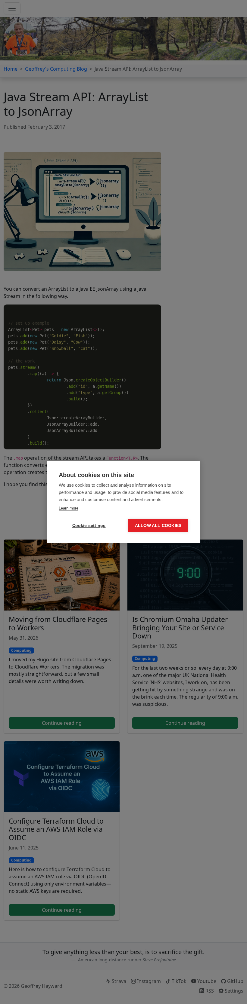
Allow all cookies (158, 525)
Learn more (68, 508)
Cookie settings (89, 525)
